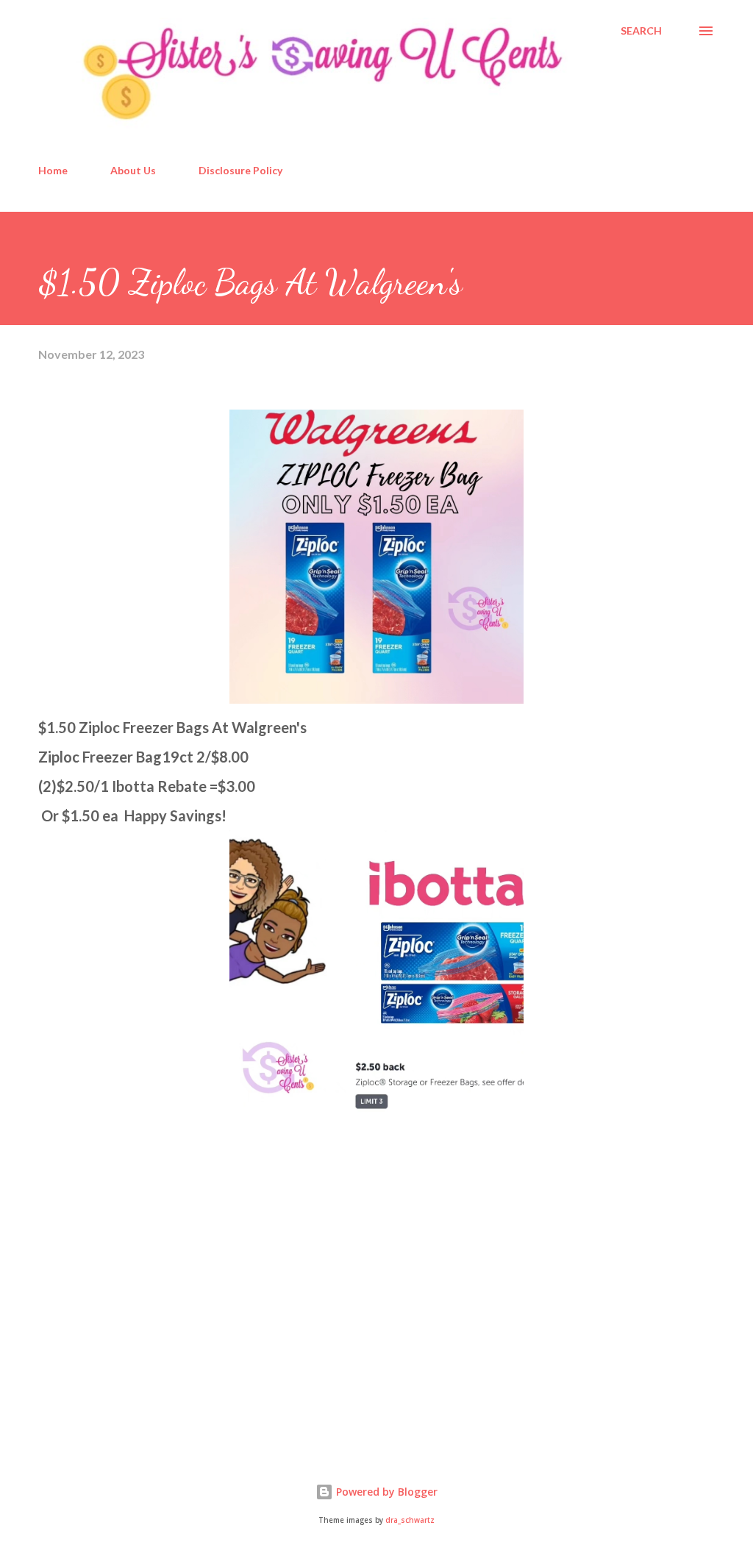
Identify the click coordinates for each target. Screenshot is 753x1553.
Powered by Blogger (385, 1492)
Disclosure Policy (240, 170)
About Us (133, 170)
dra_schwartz (410, 1520)
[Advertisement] (148, 1325)
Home (53, 170)
